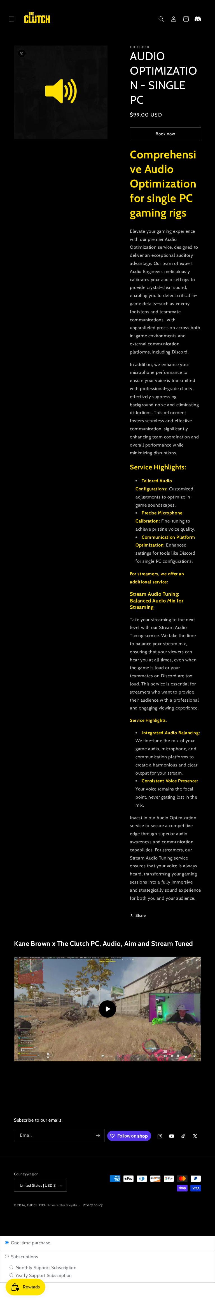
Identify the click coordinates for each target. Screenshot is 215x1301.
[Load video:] (107, 1009)
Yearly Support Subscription (43, 1275)
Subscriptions (24, 1256)
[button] (12, 19)
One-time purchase (30, 1242)
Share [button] (140, 915)
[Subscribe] (98, 1135)
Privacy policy (93, 1205)
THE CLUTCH (37, 1205)
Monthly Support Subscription (45, 1267)
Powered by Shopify (62, 1205)
